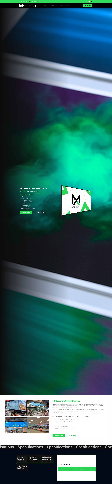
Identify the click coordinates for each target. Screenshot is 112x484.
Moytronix (32, 194)
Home (21, 191)
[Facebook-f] (89, 1)
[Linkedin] (91, 1)
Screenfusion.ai (29, 208)
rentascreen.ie (85, 414)
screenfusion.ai (94, 414)
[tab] (62, 469)
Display (25, 191)
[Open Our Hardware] (57, 5)
